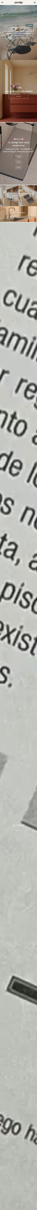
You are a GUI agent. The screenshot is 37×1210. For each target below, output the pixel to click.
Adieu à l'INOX (18, 200)
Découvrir (18, 830)
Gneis (18, 167)
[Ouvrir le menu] (4, 2)
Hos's (18, 156)
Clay (18, 162)
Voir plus (18, 217)
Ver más (18, 96)
